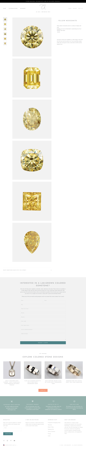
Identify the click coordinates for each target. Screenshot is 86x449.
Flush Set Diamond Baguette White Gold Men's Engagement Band (33, 382)
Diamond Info (51, 429)
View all (43, 390)
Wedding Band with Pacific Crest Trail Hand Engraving (74, 381)
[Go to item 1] (5, 19)
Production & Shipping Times (54, 422)
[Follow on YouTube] (14, 440)
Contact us (59, 28)
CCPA (49, 436)
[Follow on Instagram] (7, 440)
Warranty (50, 424)
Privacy (49, 433)
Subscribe (8, 433)
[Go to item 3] (5, 29)
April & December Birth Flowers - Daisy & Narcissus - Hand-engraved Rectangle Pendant (11, 383)
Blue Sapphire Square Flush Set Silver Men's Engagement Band (53, 382)
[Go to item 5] (5, 39)
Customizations (13, 8)
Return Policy (51, 427)
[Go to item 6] (5, 43)
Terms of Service (51, 431)
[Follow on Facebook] (4, 440)
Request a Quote (43, 342)
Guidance (23, 8)
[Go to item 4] (5, 34)
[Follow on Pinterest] (11, 440)
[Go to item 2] (5, 24)
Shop (4, 8)
